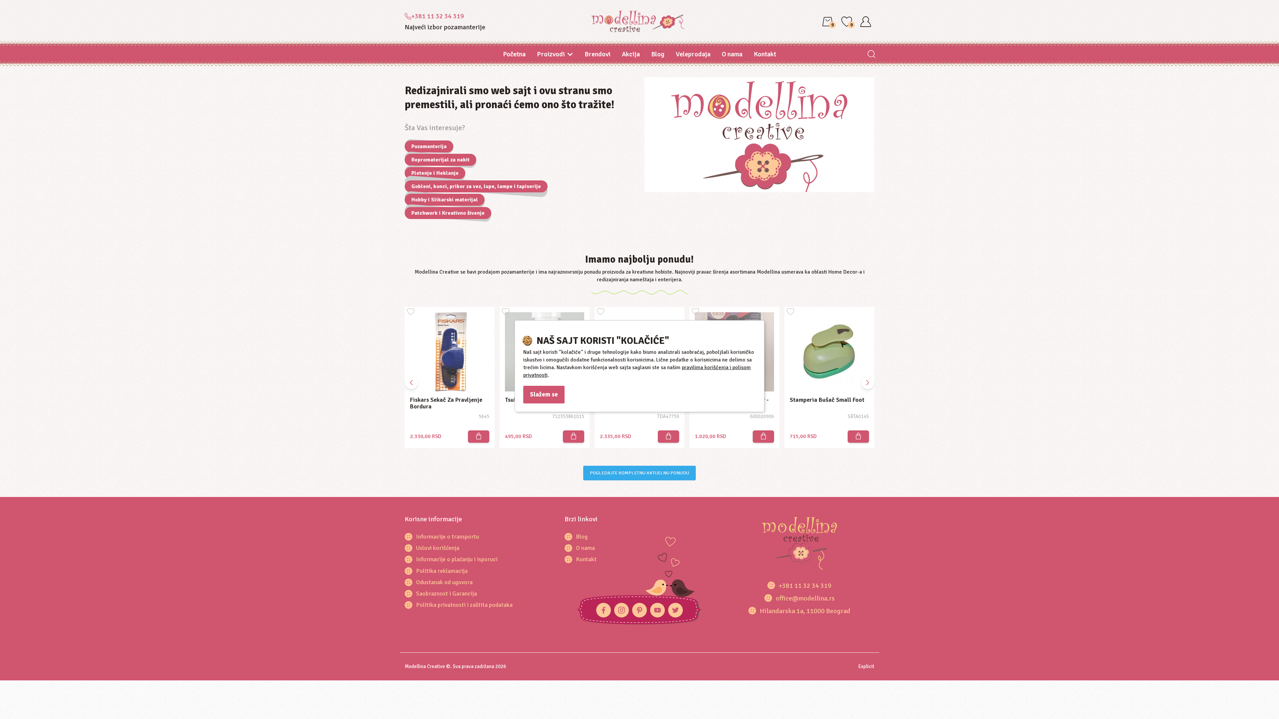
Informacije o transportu (447, 536)
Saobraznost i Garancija (446, 593)
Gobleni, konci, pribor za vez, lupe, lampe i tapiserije (476, 186)
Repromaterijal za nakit (440, 159)
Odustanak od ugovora (444, 582)
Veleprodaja (693, 54)
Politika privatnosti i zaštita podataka (464, 604)
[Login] (865, 21)
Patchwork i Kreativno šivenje (448, 213)
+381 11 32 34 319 (437, 16)
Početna (514, 54)
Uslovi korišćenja (437, 548)
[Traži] (871, 54)
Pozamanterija (429, 146)
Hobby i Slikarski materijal (444, 199)
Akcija (631, 54)
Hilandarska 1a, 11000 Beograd (805, 611)
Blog (657, 54)
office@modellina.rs (805, 598)
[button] (867, 382)
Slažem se (544, 394)
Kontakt (765, 54)
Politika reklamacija (442, 571)
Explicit (866, 666)
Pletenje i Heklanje (435, 173)
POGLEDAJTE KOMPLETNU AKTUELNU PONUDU (639, 473)
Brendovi (598, 54)
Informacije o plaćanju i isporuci (457, 559)
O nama (732, 54)
